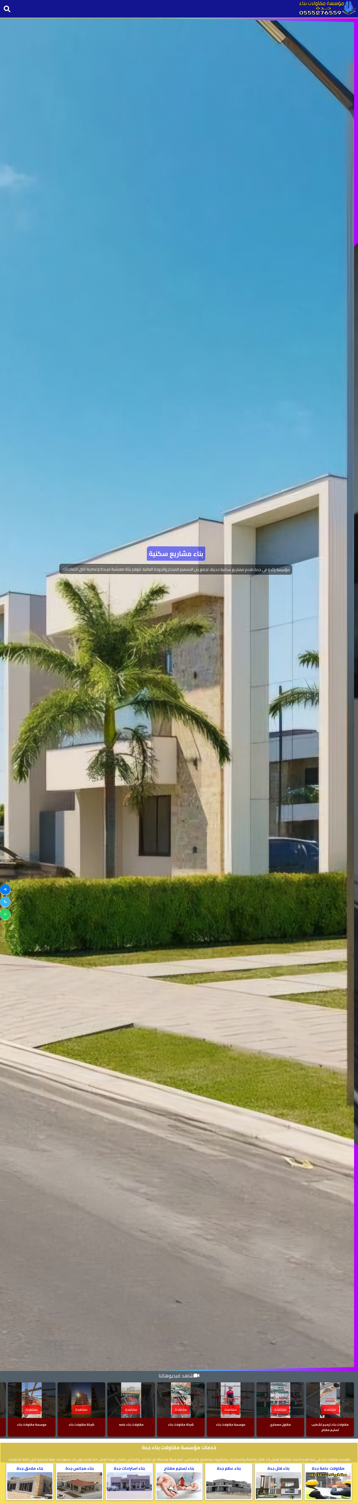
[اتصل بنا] (5, 902)
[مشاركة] (5, 889)
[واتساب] (5, 914)
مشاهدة (330, 1409)
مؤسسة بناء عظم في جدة (179, 562)
